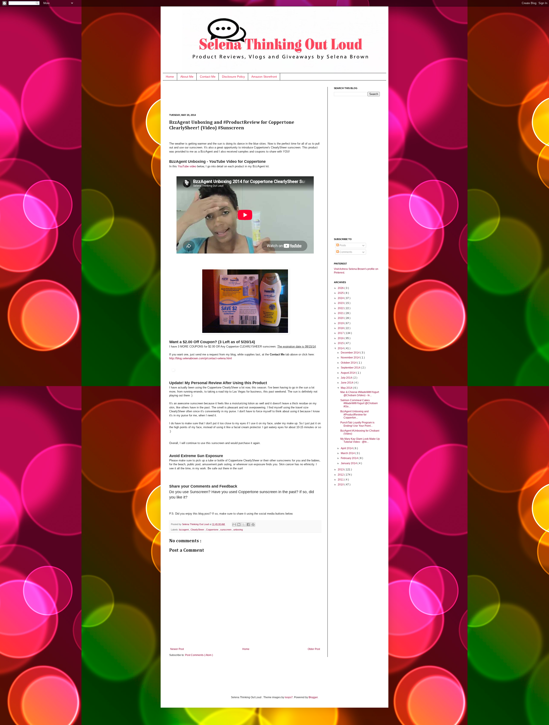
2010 (341, 484)
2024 (341, 298)
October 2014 (349, 362)
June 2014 (347, 382)
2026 (341, 288)
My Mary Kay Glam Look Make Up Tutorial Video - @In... (360, 440)
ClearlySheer (198, 529)
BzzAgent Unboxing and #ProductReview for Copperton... (354, 414)
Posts (342, 245)
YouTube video (187, 166)
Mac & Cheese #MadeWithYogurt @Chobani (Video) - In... (359, 394)
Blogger (313, 697)
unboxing (238, 529)
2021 (341, 313)
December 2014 (350, 352)
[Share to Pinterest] (253, 524)
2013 (341, 469)
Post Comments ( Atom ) (199, 655)
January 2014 (349, 463)
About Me (186, 76)
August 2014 (348, 372)
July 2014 (347, 377)
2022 (341, 308)
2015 (341, 343)
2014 (341, 348)
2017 (341, 333)
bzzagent (184, 529)
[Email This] (234, 524)
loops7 (289, 697)
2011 (341, 479)
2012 (341, 474)
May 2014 (347, 387)
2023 (341, 303)
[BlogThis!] (239, 524)
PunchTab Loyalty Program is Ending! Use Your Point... (357, 424)
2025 (341, 293)
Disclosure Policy (233, 76)
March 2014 (348, 453)
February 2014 (350, 458)
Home (170, 76)
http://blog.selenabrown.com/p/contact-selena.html (200, 358)
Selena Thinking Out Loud (196, 524)
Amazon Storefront (264, 76)
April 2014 (347, 448)
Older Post (314, 649)
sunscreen (226, 529)
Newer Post (177, 649)
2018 (341, 328)
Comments (345, 252)
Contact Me (208, 76)
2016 (341, 338)
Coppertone (212, 529)
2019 (341, 323)
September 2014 (351, 367)
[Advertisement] (247, 96)
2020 (341, 318)
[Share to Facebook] (248, 524)
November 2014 (350, 357)
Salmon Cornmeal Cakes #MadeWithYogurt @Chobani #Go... (359, 403)
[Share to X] (243, 524)
